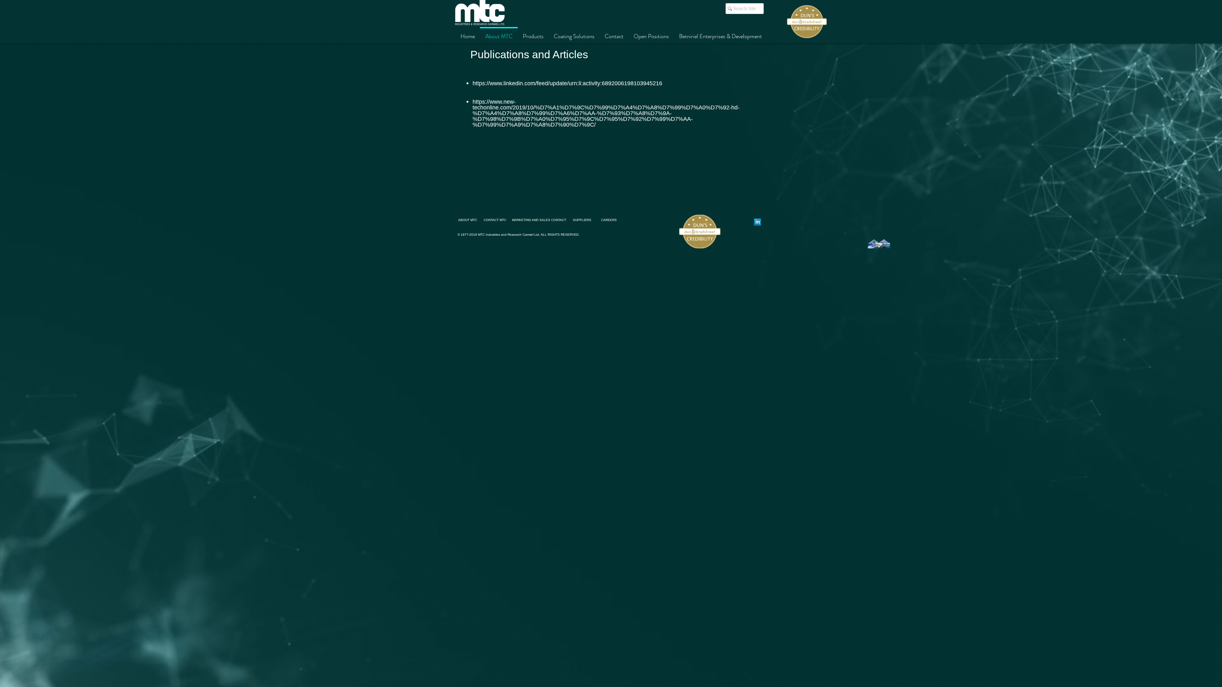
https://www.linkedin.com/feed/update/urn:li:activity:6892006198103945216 (567, 83)
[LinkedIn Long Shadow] (757, 222)
